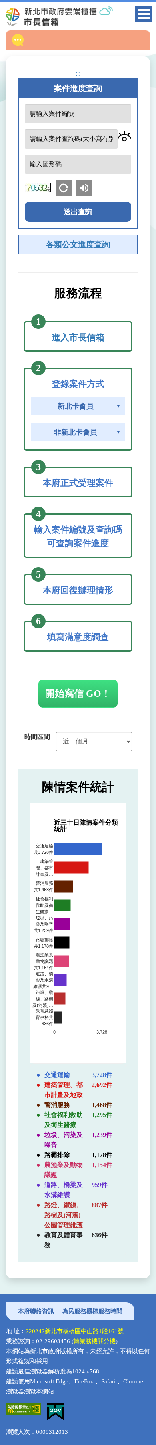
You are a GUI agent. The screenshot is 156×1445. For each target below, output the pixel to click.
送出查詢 (78, 212)
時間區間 (37, 736)
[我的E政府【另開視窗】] (57, 1407)
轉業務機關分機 (95, 1341)
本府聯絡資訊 (36, 1311)
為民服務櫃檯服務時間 (92, 1311)
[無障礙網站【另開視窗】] (26, 1407)
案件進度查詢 (78, 88)
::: (78, 73)
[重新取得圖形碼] (66, 186)
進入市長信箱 (78, 337)
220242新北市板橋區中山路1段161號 (75, 1331)
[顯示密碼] (124, 136)
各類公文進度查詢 (78, 244)
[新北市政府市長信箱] (73, 16)
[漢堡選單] (143, 15)
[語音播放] (86, 186)
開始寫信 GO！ (78, 693)
